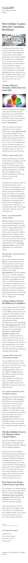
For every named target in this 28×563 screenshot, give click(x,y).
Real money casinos (8, 538)
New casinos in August (8, 536)
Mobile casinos (6, 541)
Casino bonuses (6, 534)
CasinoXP (8, 7)
